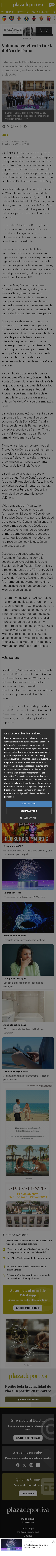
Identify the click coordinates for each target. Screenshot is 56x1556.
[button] (28, 817)
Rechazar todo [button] (29, 811)
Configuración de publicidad (37, 786)
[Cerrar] (53, 1541)
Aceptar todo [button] (28, 803)
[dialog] (28, 776)
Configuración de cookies (27, 793)
